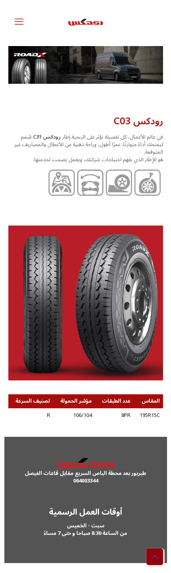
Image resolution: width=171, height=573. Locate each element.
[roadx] (85, 22)
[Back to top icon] (154, 556)
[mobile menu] (19, 22)
